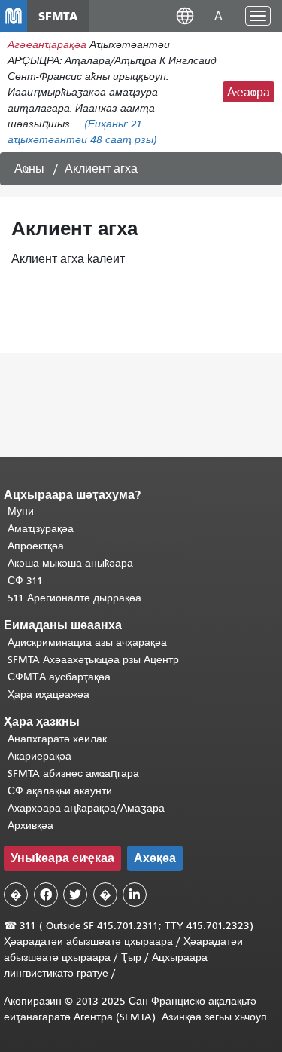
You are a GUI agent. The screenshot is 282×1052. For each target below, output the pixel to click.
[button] (185, 15)
